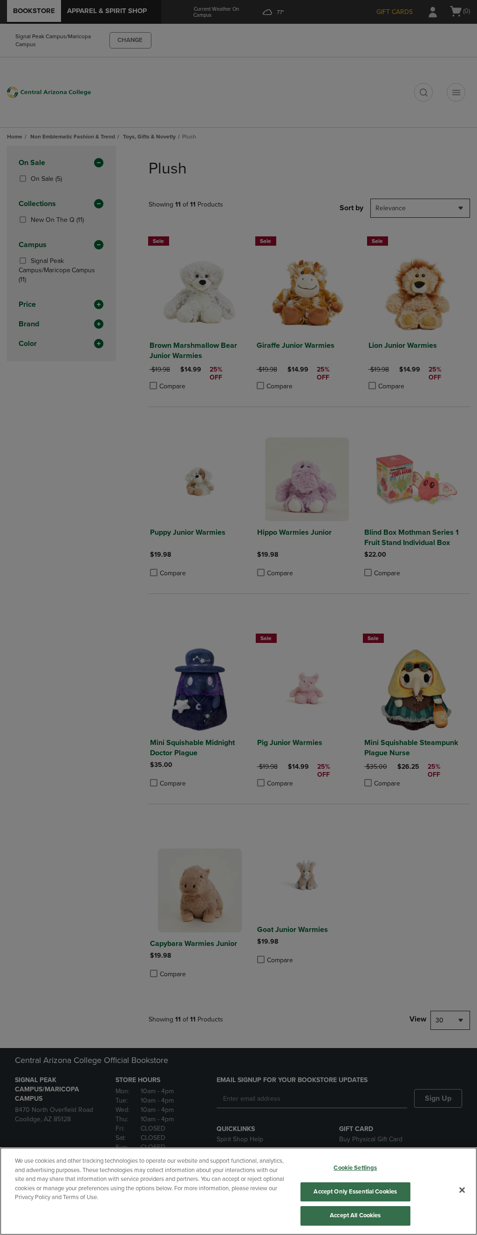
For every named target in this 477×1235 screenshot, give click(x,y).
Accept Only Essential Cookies (355, 1191)
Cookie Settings (355, 1168)
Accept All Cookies (355, 1215)
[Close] (462, 1190)
